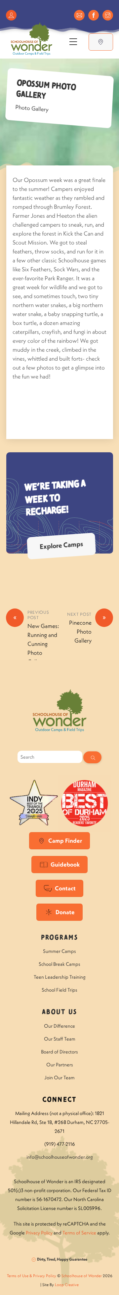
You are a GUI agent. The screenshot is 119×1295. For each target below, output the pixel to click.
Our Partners (59, 1064)
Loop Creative (67, 1284)
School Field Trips (59, 990)
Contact (65, 888)
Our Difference (59, 1026)
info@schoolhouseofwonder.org (59, 1157)
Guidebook (65, 864)
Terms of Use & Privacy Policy (31, 1275)
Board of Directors (59, 1052)
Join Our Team (59, 1077)
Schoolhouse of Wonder (81, 1275)
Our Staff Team (59, 1039)
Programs (59, 937)
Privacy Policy (39, 1232)
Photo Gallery (32, 108)
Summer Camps (59, 951)
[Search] (92, 757)
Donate (65, 912)
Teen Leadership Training (60, 977)
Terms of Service (79, 1232)
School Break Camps (59, 964)
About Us (59, 1012)
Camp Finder (65, 840)
